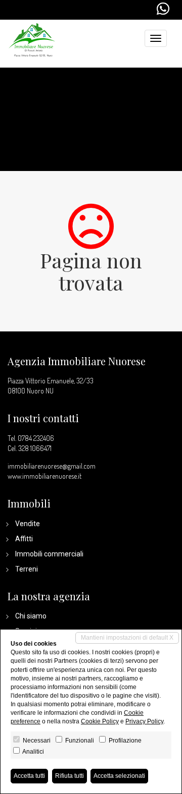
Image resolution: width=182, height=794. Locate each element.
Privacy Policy (144, 721)
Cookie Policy (100, 721)
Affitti (24, 539)
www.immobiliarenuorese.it (44, 476)
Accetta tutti (29, 775)
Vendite (27, 524)
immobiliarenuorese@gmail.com (52, 466)
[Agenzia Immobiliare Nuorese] (32, 39)
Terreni (26, 569)
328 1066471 (35, 448)
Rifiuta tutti (69, 775)
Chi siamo (31, 616)
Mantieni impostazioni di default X (127, 637)
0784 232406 (36, 438)
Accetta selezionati (119, 775)
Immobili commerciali (49, 554)
